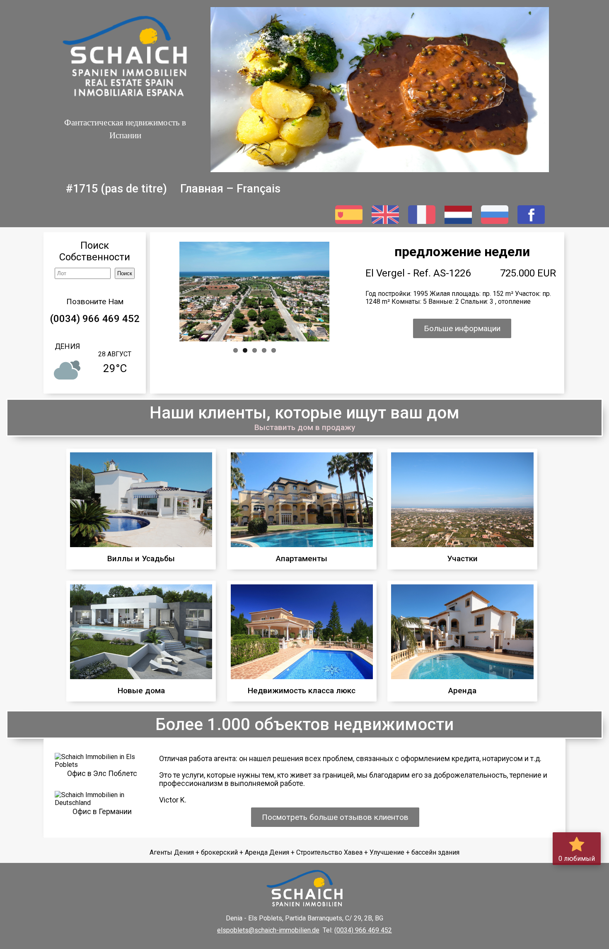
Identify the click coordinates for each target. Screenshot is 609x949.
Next (312, 291)
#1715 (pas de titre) (116, 188)
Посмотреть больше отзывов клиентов (335, 817)
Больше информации (462, 328)
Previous (196, 291)
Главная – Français (230, 188)
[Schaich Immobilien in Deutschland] (102, 803)
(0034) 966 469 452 (95, 318)
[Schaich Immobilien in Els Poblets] (102, 765)
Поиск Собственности (94, 251)
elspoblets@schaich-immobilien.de (268, 930)
